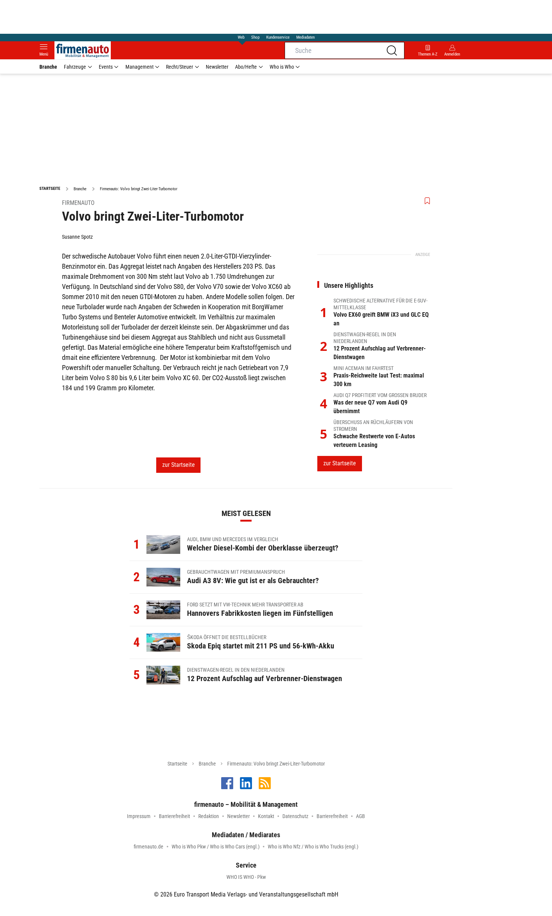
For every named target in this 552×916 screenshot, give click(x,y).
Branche (48, 67)
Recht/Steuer (179, 67)
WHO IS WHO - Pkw (246, 877)
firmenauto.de (148, 847)
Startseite (177, 764)
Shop (255, 37)
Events (106, 67)
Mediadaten (305, 37)
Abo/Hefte (246, 67)
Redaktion (208, 816)
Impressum (139, 816)
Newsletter (217, 67)
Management (139, 67)
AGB (360, 816)
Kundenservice (278, 37)
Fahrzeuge (75, 67)
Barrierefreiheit (174, 816)
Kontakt (266, 816)
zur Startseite (178, 464)
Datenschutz (295, 816)
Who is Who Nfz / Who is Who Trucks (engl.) (313, 847)
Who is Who (282, 67)
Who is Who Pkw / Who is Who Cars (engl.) (215, 847)
